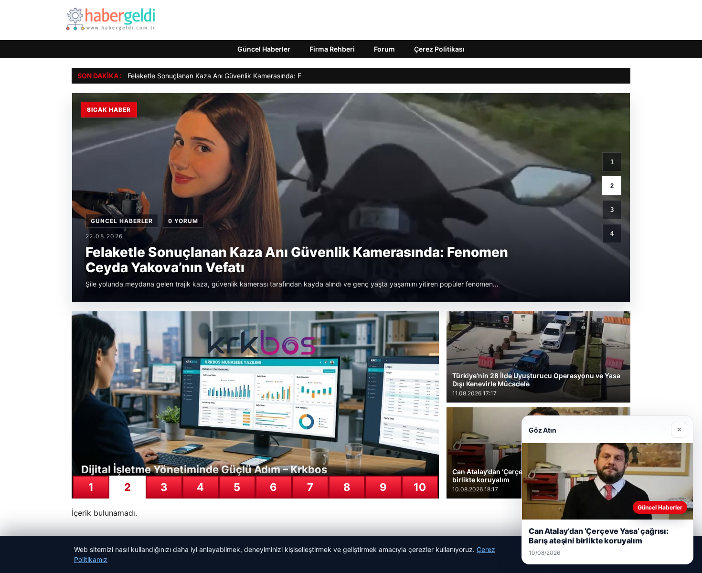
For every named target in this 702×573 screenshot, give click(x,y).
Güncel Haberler (263, 49)
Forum (384, 49)
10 (420, 487)
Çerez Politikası (439, 49)
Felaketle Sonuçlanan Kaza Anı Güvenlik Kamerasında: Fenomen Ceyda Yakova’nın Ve (260, 76)
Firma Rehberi (332, 49)
